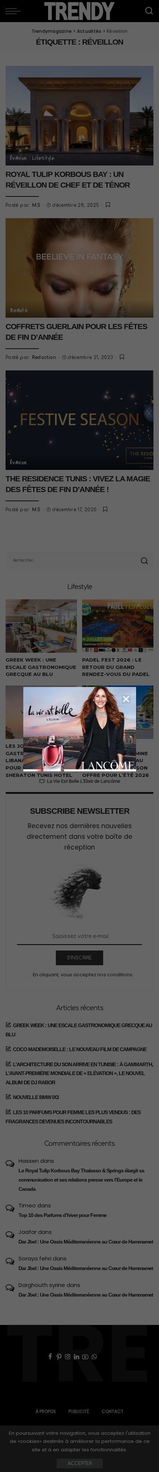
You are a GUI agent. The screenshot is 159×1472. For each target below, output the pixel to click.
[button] (126, 699)
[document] (79, 736)
